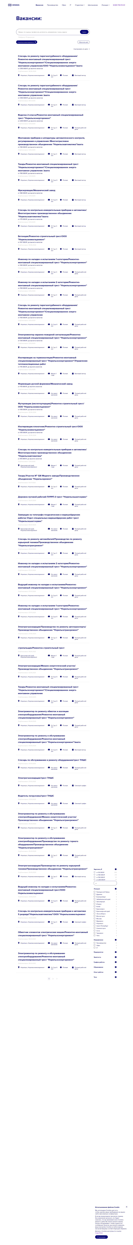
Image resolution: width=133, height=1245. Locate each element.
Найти (84, 32)
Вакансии (39, 5)
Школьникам (93, 5)
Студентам (79, 5)
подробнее (99, 1233)
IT (70, 5)
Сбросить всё (83, 42)
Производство (52, 5)
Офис (64, 5)
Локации (105, 5)
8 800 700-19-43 (119, 5)
